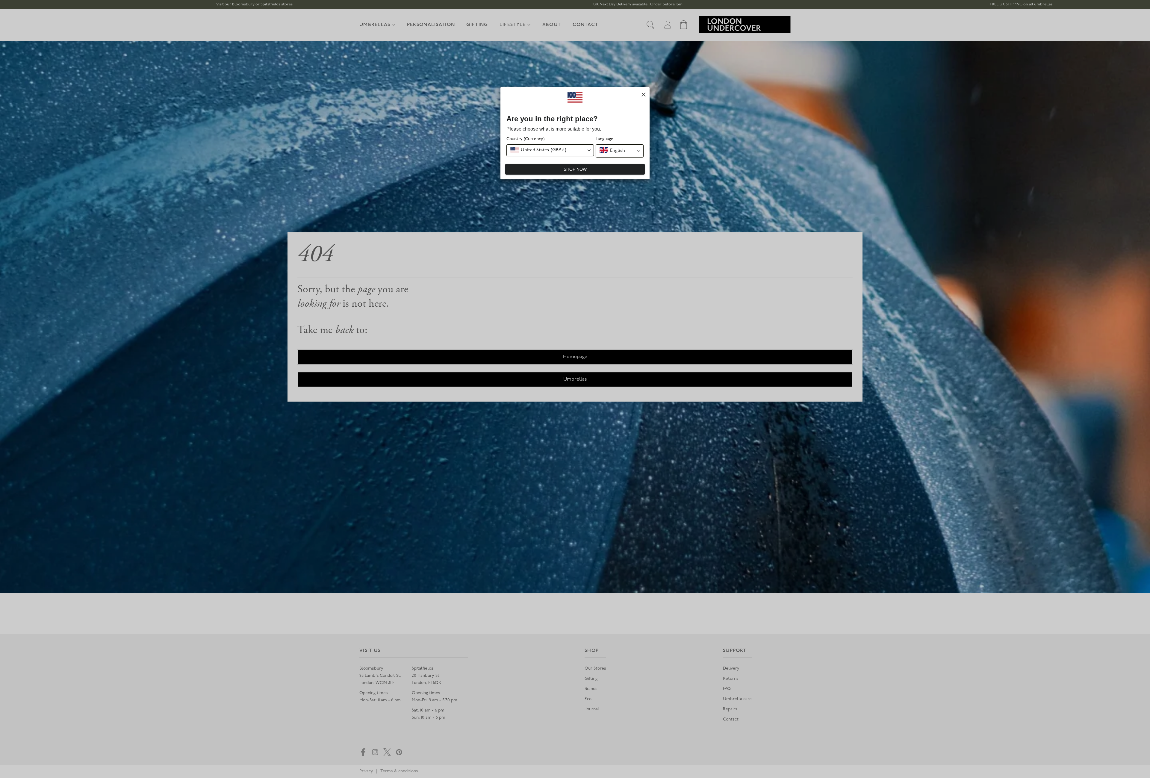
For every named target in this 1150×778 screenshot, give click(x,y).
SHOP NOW (575, 169)
